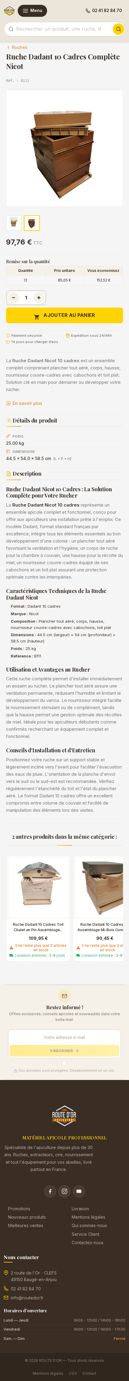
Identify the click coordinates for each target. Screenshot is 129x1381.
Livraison (80, 1208)
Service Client (85, 1234)
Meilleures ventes (25, 1225)
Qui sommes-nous (89, 1225)
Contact (89, 1373)
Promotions (19, 1208)
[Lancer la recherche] (118, 29)
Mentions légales (88, 1217)
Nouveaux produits (27, 1217)
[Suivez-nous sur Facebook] (50, 1191)
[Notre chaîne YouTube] (79, 1191)
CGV (73, 1373)
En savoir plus (27, 403)
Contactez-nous (88, 1242)
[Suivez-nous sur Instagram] (64, 1191)
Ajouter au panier (64, 316)
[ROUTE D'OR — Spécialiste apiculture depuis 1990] (9, 11)
